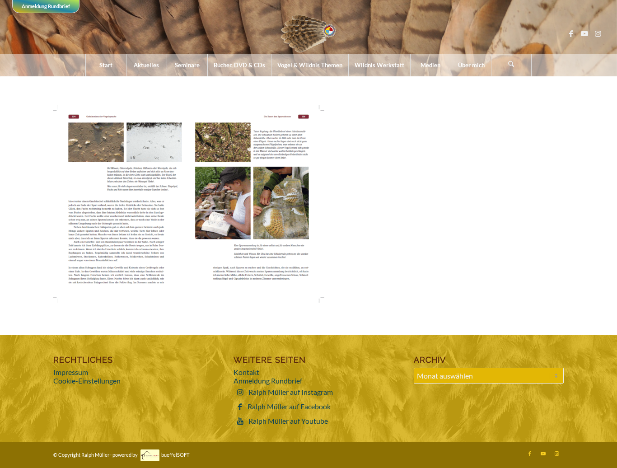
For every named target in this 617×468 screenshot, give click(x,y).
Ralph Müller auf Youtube (288, 421)
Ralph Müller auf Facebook (289, 406)
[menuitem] (105, 65)
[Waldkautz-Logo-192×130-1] (309, 33)
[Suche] (511, 65)
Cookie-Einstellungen (87, 380)
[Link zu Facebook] (571, 33)
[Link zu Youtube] (584, 33)
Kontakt (246, 372)
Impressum (70, 372)
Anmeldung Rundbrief (46, 6)
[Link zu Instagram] (598, 33)
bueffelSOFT (175, 455)
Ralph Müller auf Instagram (290, 392)
